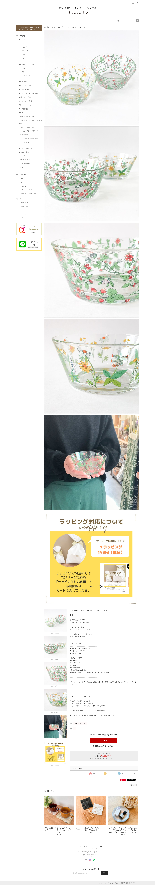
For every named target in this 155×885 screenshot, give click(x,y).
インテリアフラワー (26, 75)
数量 (71, 728)
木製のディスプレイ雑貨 (27, 127)
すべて (77, 773)
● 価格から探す (23, 152)
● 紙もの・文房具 (24, 97)
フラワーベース (24, 72)
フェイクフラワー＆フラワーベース (30, 131)
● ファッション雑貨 (25, 101)
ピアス (22, 43)
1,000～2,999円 (25, 160)
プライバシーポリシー (27, 190)
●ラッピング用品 (24, 89)
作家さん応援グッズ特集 (27, 116)
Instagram (24, 214)
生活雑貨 (22, 68)
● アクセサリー (23, 39)
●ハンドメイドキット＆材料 (28, 93)
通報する (133, 785)
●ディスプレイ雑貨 (25, 85)
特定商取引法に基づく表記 (28, 193)
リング (22, 58)
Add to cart (103, 740)
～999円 (22, 156)
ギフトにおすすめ (25, 142)
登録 (104, 873)
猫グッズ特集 (24, 134)
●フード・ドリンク (25, 105)
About (22, 178)
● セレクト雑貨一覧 (25, 148)
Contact (23, 186)
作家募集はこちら (26, 203)
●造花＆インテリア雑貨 (26, 64)
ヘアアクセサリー (25, 51)
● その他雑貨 (23, 109)
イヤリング (23, 47)
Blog (22, 182)
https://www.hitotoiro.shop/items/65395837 (87, 711)
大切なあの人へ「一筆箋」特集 (29, 138)
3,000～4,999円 (25, 163)
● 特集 (20, 113)
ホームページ (24, 206)
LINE (22, 218)
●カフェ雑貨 (22, 82)
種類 (71, 723)
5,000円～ (23, 167)
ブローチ (22, 54)
